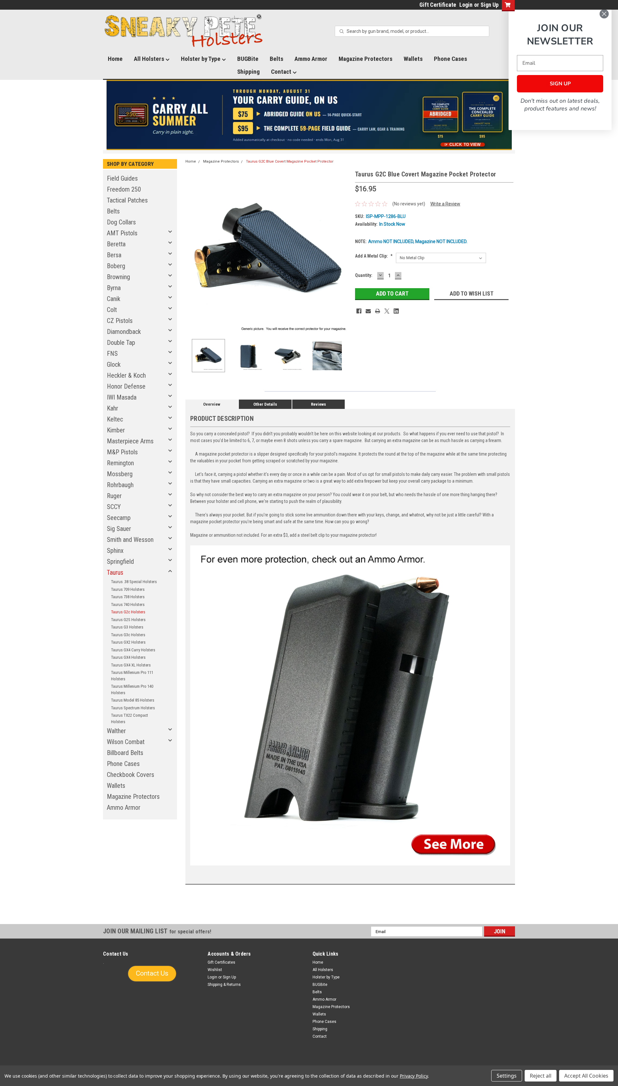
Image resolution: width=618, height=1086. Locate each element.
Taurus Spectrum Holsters (133, 707)
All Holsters (149, 58)
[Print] (377, 311)
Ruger (114, 496)
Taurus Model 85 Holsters (132, 700)
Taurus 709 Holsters (128, 589)
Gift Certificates (221, 962)
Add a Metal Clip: (374, 256)
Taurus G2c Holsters (128, 611)
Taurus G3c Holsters (128, 634)
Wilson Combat (126, 742)
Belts (276, 58)
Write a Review (445, 203)
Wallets (413, 58)
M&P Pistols (122, 452)
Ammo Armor (311, 58)
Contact (282, 71)
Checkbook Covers (130, 775)
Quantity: (363, 275)
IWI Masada (121, 397)
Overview (211, 404)
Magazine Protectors (365, 58)
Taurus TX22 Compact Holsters (129, 718)
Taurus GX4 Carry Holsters (133, 649)
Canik (113, 299)
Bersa (114, 255)
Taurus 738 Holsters (128, 596)
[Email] (368, 311)
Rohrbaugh (120, 485)
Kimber (116, 430)
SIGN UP (560, 83)
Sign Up (490, 4)
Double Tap (121, 342)
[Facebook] (358, 311)
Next (343, 251)
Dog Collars (121, 222)
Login (466, 4)
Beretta (116, 244)
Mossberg (120, 474)
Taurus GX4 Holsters (128, 657)
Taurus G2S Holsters (128, 619)
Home (115, 58)
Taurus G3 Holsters (127, 627)
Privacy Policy (414, 1076)
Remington (120, 463)
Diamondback (124, 331)
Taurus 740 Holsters (128, 604)
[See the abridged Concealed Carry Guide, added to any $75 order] (440, 117)
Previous (191, 251)
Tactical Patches (127, 200)
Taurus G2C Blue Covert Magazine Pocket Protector (289, 161)
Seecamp (119, 518)
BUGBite (247, 58)
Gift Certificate (437, 4)
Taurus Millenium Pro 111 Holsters (132, 675)
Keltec (115, 419)
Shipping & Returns (224, 984)
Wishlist (215, 970)
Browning (118, 277)
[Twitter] (386, 311)
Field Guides (122, 178)
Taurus (115, 572)
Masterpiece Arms (130, 441)
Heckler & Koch (126, 375)
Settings (507, 1075)
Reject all (540, 1075)
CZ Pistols (120, 321)
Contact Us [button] (152, 973)
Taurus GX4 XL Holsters (131, 665)
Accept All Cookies (586, 1075)
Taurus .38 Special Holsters (134, 581)
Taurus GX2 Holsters (128, 642)
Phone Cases (450, 58)
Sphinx (115, 550)
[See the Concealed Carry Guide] (309, 115)
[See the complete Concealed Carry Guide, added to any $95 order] (482, 115)
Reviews (318, 404)
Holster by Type (201, 58)
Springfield (120, 561)
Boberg (116, 266)
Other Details (265, 404)
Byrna (114, 288)
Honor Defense (126, 386)
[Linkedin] (396, 311)
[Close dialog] (604, 14)
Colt (112, 310)
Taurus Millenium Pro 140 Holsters (132, 689)
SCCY (114, 507)
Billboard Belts (125, 753)
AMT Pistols (122, 233)
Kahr (112, 408)
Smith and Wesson (130, 539)
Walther (116, 731)
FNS (112, 353)
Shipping (248, 71)
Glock (114, 364)
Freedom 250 (124, 189)
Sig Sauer (119, 529)
